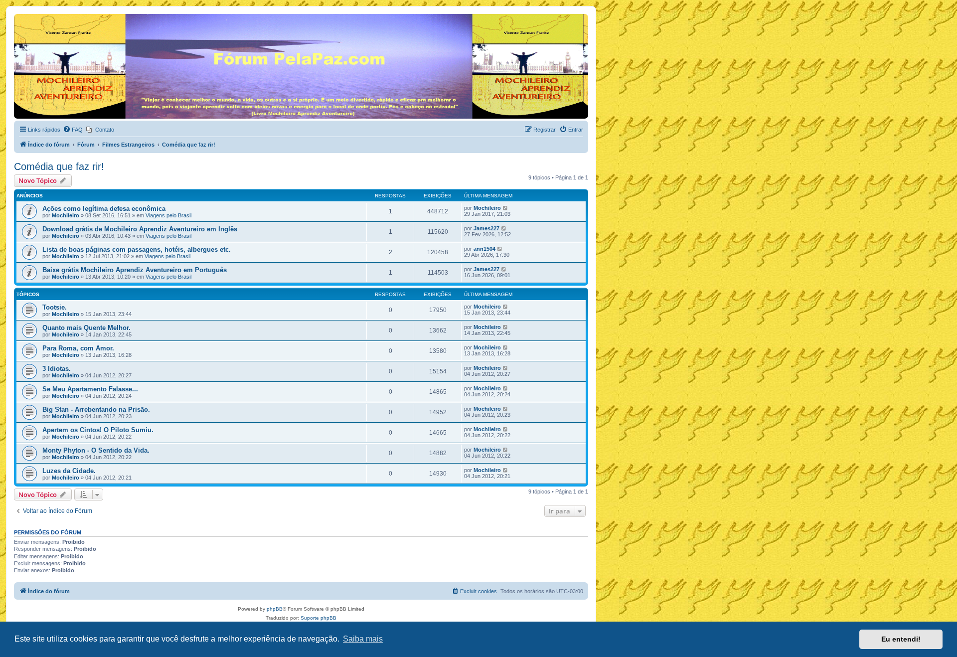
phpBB (275, 609)
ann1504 (484, 249)
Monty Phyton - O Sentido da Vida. (96, 450)
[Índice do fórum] (19, 16)
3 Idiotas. (56, 368)
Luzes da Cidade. (69, 471)
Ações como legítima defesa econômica (103, 208)
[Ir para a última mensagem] (505, 208)
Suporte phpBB (318, 618)
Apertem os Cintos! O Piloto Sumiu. (98, 430)
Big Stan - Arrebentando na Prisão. (96, 409)
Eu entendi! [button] (901, 639)
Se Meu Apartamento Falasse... (90, 389)
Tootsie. (54, 307)
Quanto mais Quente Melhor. (86, 327)
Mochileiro (65, 215)
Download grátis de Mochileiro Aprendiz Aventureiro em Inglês (139, 229)
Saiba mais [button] (363, 639)
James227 (486, 228)
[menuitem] (73, 130)
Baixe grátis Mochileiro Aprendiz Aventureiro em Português (134, 270)
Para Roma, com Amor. (78, 348)
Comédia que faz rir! (59, 166)
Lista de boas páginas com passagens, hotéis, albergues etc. (136, 249)
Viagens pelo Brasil (168, 215)
